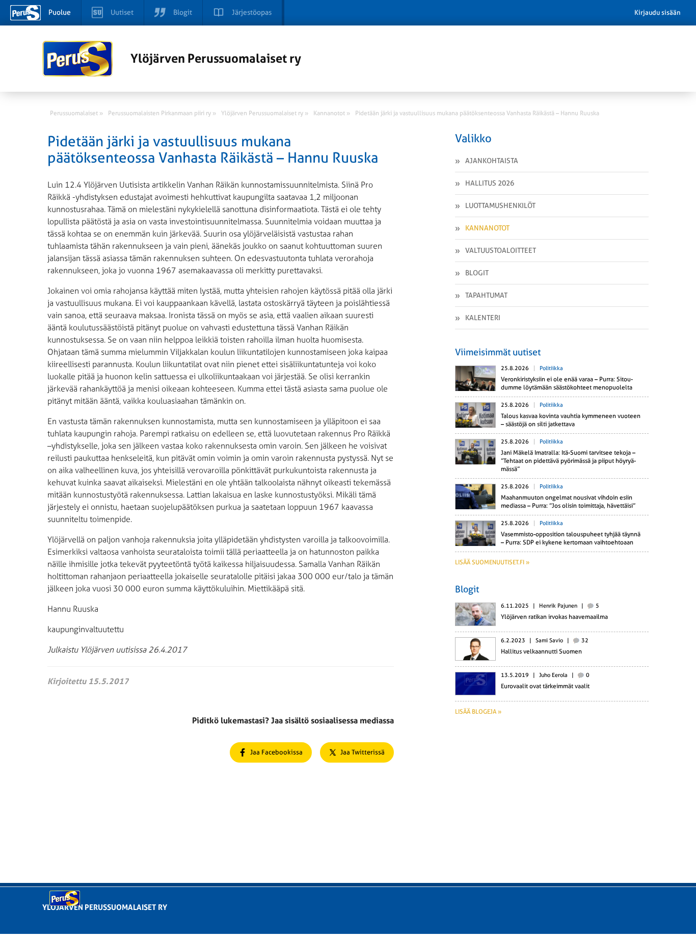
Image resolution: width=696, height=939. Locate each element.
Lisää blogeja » (478, 711)
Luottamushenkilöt (500, 205)
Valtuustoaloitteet (500, 250)
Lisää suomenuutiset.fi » (492, 562)
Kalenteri (482, 318)
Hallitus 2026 (489, 183)
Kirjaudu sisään (657, 12)
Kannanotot (487, 228)
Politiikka (551, 368)
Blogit (477, 273)
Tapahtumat (486, 295)
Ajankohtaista (491, 160)
